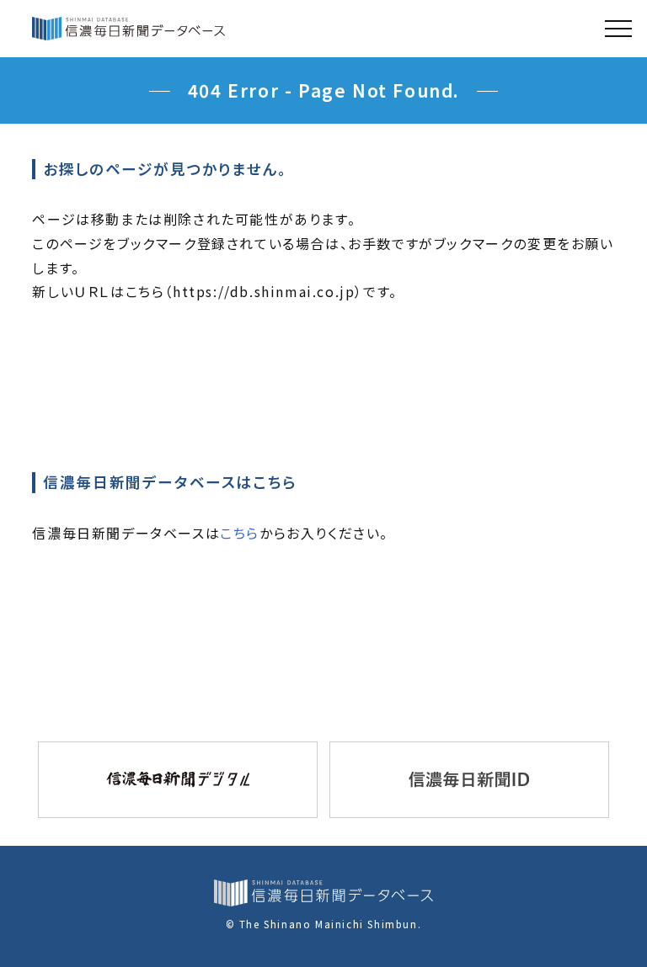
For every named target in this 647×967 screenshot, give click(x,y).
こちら (239, 533)
